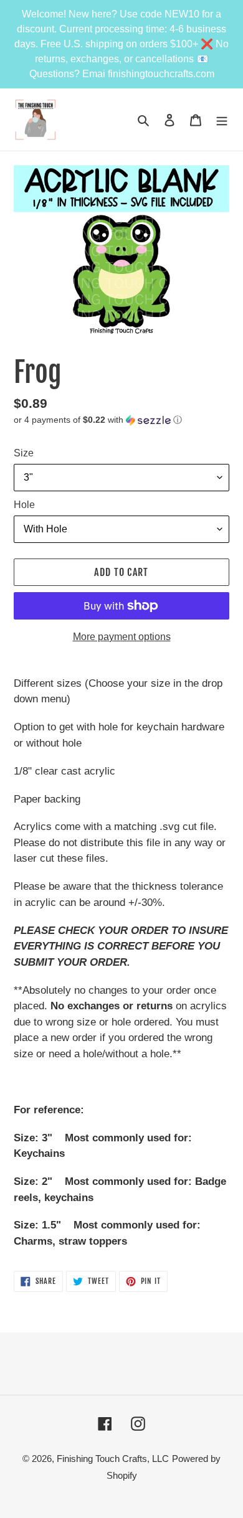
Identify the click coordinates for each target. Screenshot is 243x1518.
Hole (24, 504)
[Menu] (222, 119)
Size (24, 453)
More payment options (122, 636)
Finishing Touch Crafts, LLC (113, 1458)
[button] (98, 420)
